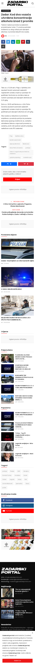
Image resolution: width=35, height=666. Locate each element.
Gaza (27, 483)
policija (28, 148)
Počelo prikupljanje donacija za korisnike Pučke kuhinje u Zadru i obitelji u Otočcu (17, 213)
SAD (19, 471)
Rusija (12, 471)
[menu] (2, 3)
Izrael (25, 475)
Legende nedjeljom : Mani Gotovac (24, 455)
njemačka (19, 483)
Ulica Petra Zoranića (16, 148)
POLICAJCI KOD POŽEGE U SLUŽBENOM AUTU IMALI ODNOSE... (24, 425)
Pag (11, 136)
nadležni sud (27, 157)
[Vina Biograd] (17, 545)
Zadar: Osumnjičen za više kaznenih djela (17, 261)
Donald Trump (6, 475)
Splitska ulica (19, 136)
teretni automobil (15, 140)
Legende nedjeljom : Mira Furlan (24, 444)
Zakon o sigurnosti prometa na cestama (19, 153)
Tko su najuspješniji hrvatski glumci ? (22, 590)
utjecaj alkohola (15, 144)
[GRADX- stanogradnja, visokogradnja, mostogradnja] (17, 534)
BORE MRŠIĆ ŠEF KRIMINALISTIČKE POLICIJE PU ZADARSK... (24, 377)
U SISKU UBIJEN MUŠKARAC (11, 289)
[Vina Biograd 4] (17, 79)
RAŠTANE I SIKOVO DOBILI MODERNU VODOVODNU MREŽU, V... (24, 398)
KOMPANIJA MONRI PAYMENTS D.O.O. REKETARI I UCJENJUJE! (23, 367)
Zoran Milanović (7, 483)
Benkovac (26, 144)
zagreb (12, 479)
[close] (32, 633)
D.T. (2, 292)
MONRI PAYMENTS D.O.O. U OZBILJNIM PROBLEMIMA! (24, 387)
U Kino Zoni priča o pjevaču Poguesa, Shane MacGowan (17, 205)
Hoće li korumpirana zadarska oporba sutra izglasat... (24, 602)
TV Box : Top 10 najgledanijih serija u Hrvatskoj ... (22, 435)
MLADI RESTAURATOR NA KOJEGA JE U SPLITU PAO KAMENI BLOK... (15, 319)
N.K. (2, 263)
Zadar (4, 479)
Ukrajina (26, 471)
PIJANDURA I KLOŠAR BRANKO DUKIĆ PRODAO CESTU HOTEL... (23, 357)
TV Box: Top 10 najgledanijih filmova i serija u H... (23, 613)
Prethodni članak (18, 201)
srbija (19, 479)
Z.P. (16, 361)
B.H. (16, 447)
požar (4, 488)
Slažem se (17, 661)
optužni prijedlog (15, 157)
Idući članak (16, 210)
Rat (26, 479)
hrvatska (17, 475)
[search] (32, 3)
